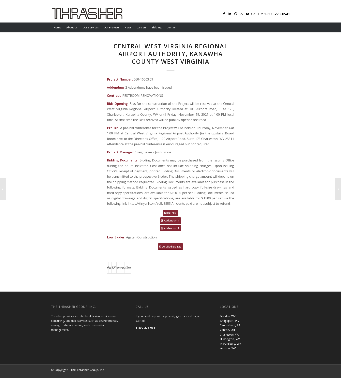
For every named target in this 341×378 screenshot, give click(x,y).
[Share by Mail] (129, 267)
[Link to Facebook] (224, 14)
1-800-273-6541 (146, 327)
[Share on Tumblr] (120, 267)
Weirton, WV (228, 348)
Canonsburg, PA (230, 325)
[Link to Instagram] (236, 14)
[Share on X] (110, 267)
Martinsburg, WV (230, 343)
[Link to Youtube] (247, 14)
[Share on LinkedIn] (118, 267)
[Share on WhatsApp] (113, 267)
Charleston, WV (229, 334)
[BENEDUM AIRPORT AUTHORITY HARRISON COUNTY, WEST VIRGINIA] (3, 189)
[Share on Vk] (123, 267)
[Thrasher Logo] (87, 14)
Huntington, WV (230, 339)
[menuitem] (57, 27)
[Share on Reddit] (126, 267)
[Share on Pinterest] (115, 267)
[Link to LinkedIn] (230, 14)
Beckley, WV (227, 316)
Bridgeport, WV (229, 321)
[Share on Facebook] (108, 267)
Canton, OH (227, 330)
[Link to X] (242, 14)
